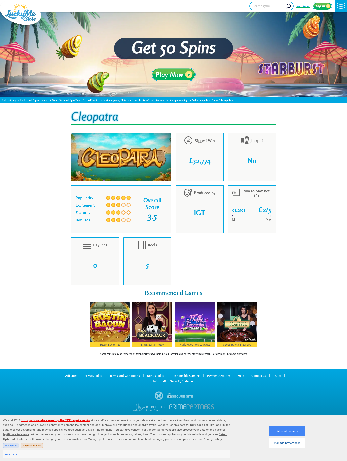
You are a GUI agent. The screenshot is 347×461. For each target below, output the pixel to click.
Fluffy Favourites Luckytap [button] (194, 344)
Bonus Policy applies (222, 100)
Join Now (303, 6)
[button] (341, 6)
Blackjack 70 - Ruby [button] (152, 344)
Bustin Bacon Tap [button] (109, 344)
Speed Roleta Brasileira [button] (237, 344)
